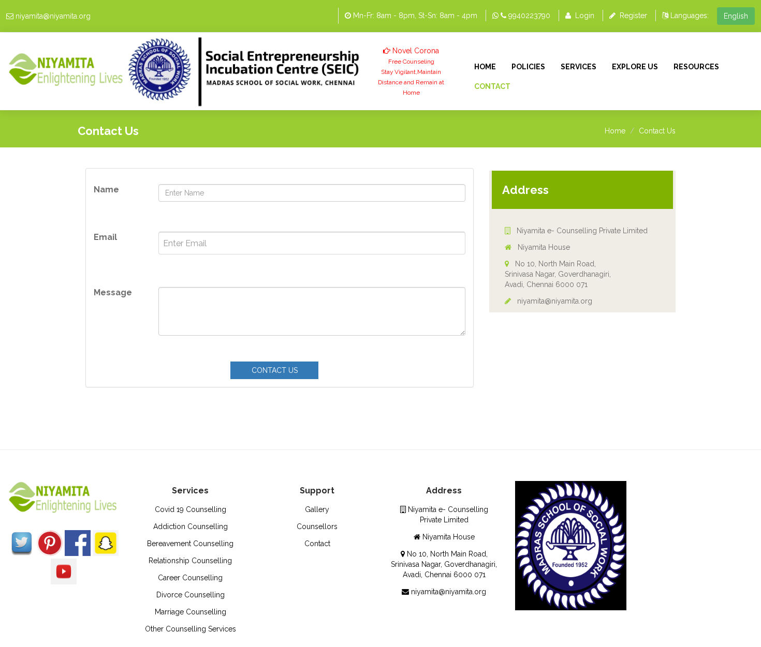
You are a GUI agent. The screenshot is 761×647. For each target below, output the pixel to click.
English (736, 16)
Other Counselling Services (190, 629)
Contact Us (657, 131)
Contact (492, 86)
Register (633, 15)
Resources (696, 67)
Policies (528, 67)
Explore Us (635, 67)
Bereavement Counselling (190, 543)
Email (105, 237)
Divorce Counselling (190, 595)
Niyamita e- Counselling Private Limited (581, 231)
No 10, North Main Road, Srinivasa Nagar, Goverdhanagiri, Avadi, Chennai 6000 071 (558, 274)
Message (113, 292)
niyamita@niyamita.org (53, 16)
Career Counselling (190, 578)
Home (485, 67)
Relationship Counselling (190, 560)
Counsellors (317, 526)
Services (578, 67)
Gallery (317, 509)
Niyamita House (543, 247)
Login (584, 15)
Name (106, 189)
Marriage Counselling (190, 612)
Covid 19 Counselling (190, 509)
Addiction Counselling (190, 526)
